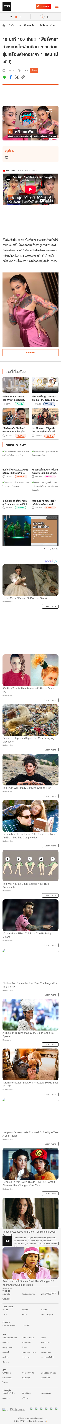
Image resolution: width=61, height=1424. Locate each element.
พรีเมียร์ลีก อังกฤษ (48, 1372)
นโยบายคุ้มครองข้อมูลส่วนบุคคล (30, 1417)
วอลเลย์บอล (7, 1377)
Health (44, 1309)
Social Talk (46, 1342)
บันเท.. (21, 436)
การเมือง (6, 1342)
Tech (5, 1314)
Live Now (45, 6)
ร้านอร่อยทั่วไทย (9, 1393)
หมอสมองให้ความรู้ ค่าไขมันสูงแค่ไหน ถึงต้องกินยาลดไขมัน (45, 471)
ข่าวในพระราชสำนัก (10, 1337)
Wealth (25, 1309)
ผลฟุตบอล (7, 1372)
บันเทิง (11, 25)
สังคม (43, 1337)
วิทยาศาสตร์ (26, 1342)
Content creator (10, 1325)
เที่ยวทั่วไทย (26, 1393)
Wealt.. (49, 404)
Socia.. (50, 507)
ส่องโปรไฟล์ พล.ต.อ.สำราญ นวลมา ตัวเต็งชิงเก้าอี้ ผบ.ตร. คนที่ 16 (15, 471)
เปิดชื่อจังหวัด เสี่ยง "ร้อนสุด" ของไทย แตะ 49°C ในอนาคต (15, 502)
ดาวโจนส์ (6, 1357)
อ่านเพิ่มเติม (30, 352)
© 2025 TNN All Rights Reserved (28, 1420)
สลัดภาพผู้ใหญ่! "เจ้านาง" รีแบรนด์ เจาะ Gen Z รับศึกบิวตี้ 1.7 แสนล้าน (45, 398)
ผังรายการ (6, 1298)
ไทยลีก (5, 1382)
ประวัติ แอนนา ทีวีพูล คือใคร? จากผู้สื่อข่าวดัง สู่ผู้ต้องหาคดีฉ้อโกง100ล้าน (43, 430)
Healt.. (50, 476)
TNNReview (46, 1393)
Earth (20, 404)
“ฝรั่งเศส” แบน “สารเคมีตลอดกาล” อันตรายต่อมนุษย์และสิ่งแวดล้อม (14, 398)
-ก (11, 16)
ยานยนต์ (6, 1352)
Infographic (46, 1352)
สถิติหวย (25, 1398)
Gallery (6, 1362)
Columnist (26, 1325)
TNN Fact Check (29, 1352)
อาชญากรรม (7, 1347)
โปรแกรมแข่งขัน (28, 1372)
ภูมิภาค (43, 1347)
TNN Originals (47, 1314)
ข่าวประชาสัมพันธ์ (47, 1357)
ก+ (21, 16)
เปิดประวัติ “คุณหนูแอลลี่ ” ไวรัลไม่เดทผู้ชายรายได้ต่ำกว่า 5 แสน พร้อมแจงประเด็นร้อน (44, 502)
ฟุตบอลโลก (45, 1377)
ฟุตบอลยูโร (26, 1377)
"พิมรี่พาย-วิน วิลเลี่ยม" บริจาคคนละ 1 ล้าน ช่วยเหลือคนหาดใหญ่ (14, 430)
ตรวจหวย (6, 1398)
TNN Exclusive (28, 1337)
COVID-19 (26, 1357)
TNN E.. (21, 476)
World (5, 1309)
